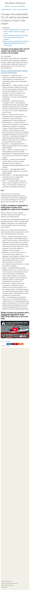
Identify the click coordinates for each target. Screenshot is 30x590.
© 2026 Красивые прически (6, 581)
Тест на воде (8, 341)
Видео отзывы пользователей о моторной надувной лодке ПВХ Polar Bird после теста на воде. (16, 43)
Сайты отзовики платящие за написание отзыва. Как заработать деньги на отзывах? (16, 37)
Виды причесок (6, 9)
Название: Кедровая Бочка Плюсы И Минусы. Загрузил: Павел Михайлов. (14, 72)
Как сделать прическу (18, 6)
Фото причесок (23, 9)
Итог (6, 33)
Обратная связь (4, 587)
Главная (7, 6)
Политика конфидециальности (7, 585)
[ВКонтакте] (9, 344)
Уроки (15, 9)
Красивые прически (15, 3)
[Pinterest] (15, 344)
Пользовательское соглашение (12, 583)
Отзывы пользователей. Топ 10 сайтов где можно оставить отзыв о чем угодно (16, 30)
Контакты (3, 583)
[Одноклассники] (21, 344)
